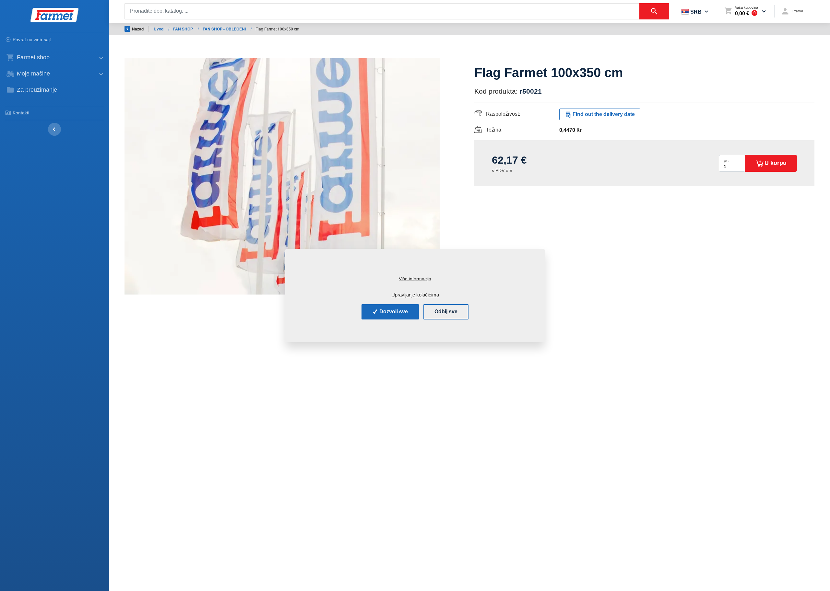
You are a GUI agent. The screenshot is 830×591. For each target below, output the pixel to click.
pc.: (727, 160)
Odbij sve (445, 311)
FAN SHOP (183, 29)
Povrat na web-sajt (32, 39)
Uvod (159, 29)
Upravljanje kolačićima (415, 294)
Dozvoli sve (393, 311)
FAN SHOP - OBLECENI (225, 29)
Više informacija (415, 278)
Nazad (138, 29)
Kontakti (21, 112)
